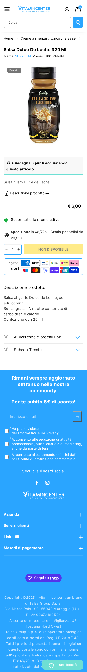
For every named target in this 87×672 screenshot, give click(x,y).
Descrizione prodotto (27, 193)
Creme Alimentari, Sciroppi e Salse (49, 38)
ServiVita (23, 56)
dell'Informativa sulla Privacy (35, 433)
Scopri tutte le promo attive (35, 219)
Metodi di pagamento (24, 547)
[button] (7, 9)
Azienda (11, 514)
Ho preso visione (35, 430)
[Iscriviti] (77, 416)
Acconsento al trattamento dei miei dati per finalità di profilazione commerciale (44, 456)
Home (9, 38)
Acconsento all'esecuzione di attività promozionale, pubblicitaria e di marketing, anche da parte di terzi (47, 443)
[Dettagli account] (67, 9)
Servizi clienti (16, 525)
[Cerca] (77, 22)
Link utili (11, 536)
